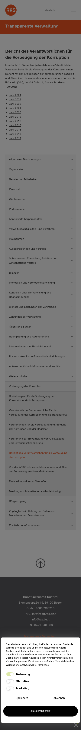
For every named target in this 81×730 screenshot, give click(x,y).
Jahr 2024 (15, 95)
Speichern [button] (22, 698)
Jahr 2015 (15, 133)
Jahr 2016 (15, 129)
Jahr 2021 (15, 108)
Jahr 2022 (15, 103)
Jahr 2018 (15, 120)
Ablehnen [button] (59, 698)
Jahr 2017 (15, 125)
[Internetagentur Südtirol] (76, 725)
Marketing (22, 688)
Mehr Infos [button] (43, 665)
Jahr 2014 (15, 138)
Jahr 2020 (15, 112)
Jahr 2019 (15, 116)
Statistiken (23, 681)
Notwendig (23, 674)
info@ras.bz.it (40, 619)
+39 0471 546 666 (40, 625)
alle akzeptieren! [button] (40, 711)
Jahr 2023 (15, 99)
